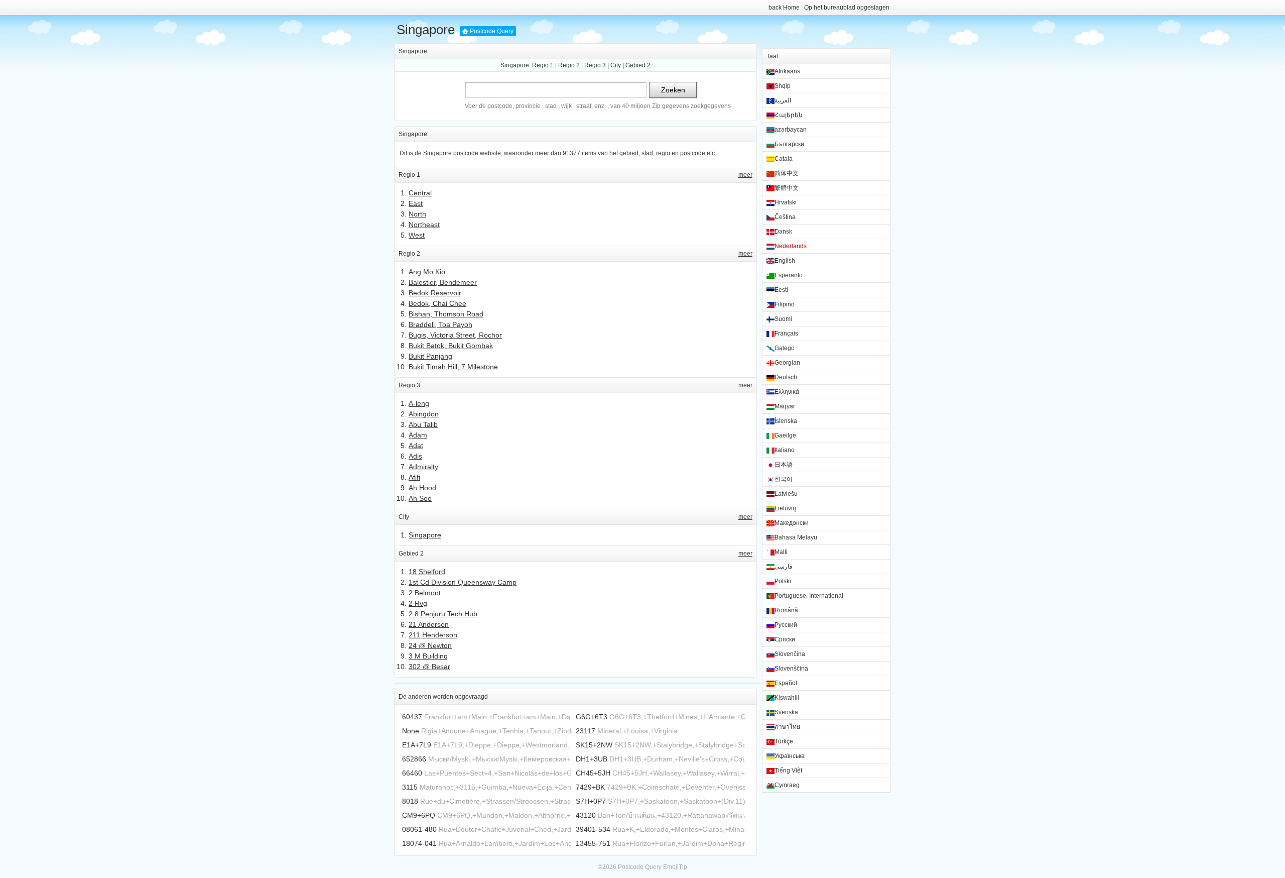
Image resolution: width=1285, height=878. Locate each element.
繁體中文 (787, 187)
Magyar (785, 406)
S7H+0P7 (591, 801)
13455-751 (593, 843)
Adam (418, 435)
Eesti (781, 289)
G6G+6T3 (591, 717)
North (417, 214)
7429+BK (590, 787)
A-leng (419, 403)
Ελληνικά (787, 391)
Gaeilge (785, 435)
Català (784, 158)
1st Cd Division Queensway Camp (463, 582)
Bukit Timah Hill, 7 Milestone (453, 367)
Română (786, 610)
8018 (410, 801)
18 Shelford (427, 572)
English (785, 260)
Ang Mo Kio (427, 272)
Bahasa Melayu (796, 537)
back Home (784, 7)
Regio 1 (543, 65)
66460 (412, 773)
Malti (781, 552)
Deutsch (786, 377)
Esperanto (789, 275)
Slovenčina (790, 653)
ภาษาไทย (787, 726)
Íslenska (786, 420)
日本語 (784, 464)
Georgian (787, 362)
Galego (785, 348)
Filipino (785, 304)
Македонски (792, 522)
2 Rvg (418, 603)
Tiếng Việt (788, 770)
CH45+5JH (593, 773)
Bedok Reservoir (435, 293)
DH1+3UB (591, 759)
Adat (416, 446)
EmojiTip (675, 866)
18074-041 (419, 843)
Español (786, 683)
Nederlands (791, 246)
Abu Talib (423, 424)
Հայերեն (789, 115)
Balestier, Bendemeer (443, 282)
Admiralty (423, 467)
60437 (412, 717)
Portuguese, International (809, 595)
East (416, 203)
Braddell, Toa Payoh (440, 324)
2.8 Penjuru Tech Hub (443, 614)
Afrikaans (787, 71)
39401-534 (593, 829)
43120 (586, 815)
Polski (783, 581)
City (615, 65)
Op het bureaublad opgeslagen (846, 7)
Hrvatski (786, 202)
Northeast (424, 225)
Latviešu (786, 493)
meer (745, 174)
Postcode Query (491, 31)
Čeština (785, 217)
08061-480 (419, 829)
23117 (585, 731)
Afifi (414, 477)
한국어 (784, 479)
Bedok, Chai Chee (437, 303)
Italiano (785, 450)
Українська (790, 755)
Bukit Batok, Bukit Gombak (451, 346)
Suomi (783, 318)
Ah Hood (422, 488)
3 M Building (428, 656)
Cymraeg (787, 785)
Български (789, 144)
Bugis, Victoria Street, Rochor (455, 335)
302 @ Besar (429, 667)
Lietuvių (785, 508)
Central (420, 193)
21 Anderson (429, 624)
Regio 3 (595, 65)
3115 (410, 787)
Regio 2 (569, 65)
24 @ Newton (430, 645)
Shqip (783, 85)
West (417, 235)
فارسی (784, 566)
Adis (415, 456)
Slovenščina (791, 668)
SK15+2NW (594, 745)
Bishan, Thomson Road (446, 314)
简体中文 (787, 173)
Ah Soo (420, 498)
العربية (783, 100)
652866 (414, 759)
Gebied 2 (638, 65)
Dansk (783, 231)
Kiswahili (787, 697)
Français (786, 333)
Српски (785, 639)
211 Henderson (433, 635)
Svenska (786, 712)
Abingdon (424, 414)
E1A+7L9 (416, 745)
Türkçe (784, 741)
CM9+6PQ (418, 815)
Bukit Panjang (430, 356)
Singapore (426, 29)
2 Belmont (425, 593)
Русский (786, 624)
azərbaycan (791, 129)
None (410, 731)
